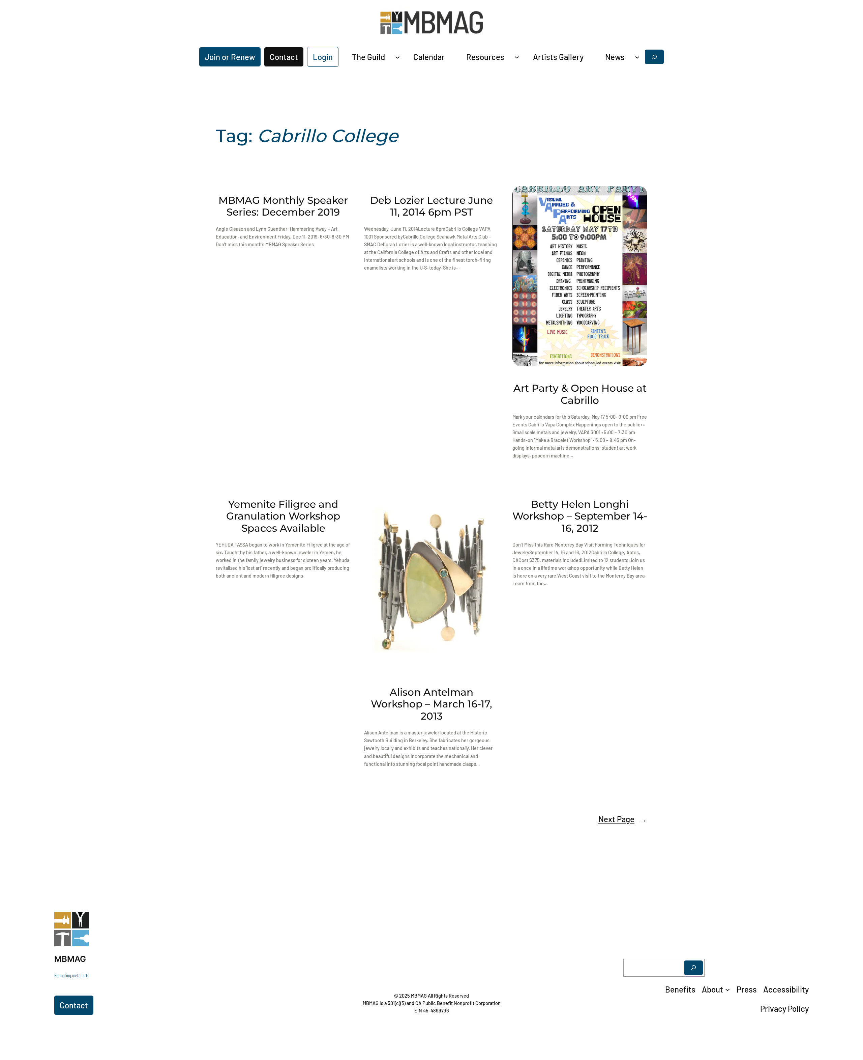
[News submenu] (637, 56)
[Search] (693, 967)
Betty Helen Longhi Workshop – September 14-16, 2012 (579, 516)
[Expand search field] (654, 57)
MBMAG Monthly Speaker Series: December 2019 (283, 206)
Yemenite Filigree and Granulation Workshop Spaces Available (283, 516)
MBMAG (70, 959)
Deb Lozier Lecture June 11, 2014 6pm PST (431, 206)
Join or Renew (230, 57)
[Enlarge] (80, 920)
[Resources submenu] (516, 56)
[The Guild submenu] (397, 56)
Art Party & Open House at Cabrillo (580, 394)
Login (323, 57)
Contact (284, 57)
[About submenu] (727, 989)
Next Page (622, 819)
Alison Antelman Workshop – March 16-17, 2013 (431, 704)
